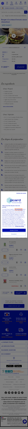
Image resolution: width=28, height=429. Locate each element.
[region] (14, 214)
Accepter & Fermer (14, 230)
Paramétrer (14, 234)
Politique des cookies (19, 226)
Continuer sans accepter (21, 193)
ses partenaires (18, 209)
